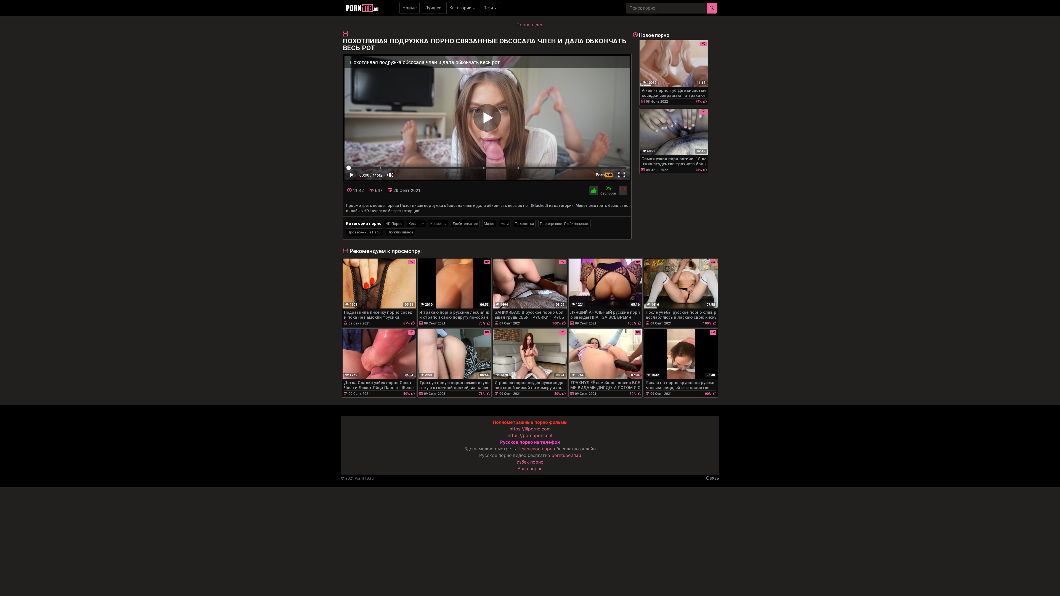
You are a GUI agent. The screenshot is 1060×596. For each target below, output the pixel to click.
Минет (489, 224)
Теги (490, 7)
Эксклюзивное (400, 232)
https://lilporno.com (530, 429)
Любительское (465, 224)
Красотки (438, 224)
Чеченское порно (536, 448)
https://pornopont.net (530, 435)
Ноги (505, 224)
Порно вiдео (530, 24)
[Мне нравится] (593, 190)
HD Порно (394, 224)
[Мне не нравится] (623, 190)
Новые (409, 7)
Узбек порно (530, 462)
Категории (462, 7)
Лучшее (433, 7)
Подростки (524, 224)
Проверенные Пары (364, 232)
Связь (712, 478)
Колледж (416, 224)
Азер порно (530, 468)
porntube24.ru (566, 455)
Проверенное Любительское (564, 224)
